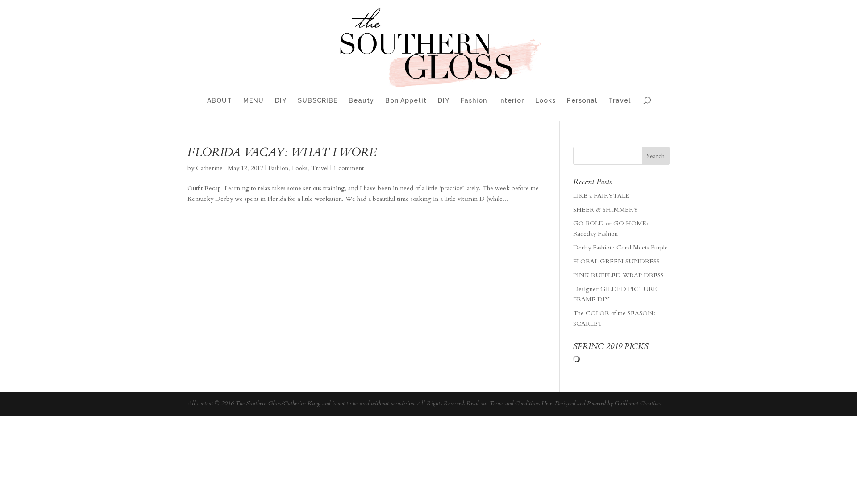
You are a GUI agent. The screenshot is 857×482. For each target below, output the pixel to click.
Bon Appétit (406, 100)
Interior (511, 100)
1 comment (348, 168)
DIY (281, 100)
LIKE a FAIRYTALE (601, 195)
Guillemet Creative (637, 403)
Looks (545, 100)
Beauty (361, 100)
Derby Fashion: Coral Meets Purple (620, 247)
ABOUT (219, 100)
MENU (253, 100)
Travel (619, 100)
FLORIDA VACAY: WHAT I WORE (282, 152)
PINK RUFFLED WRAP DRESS (618, 275)
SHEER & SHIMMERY (605, 209)
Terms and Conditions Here (521, 403)
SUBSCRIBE (317, 100)
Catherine (209, 168)
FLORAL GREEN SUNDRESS (616, 261)
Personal (582, 100)
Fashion (474, 100)
